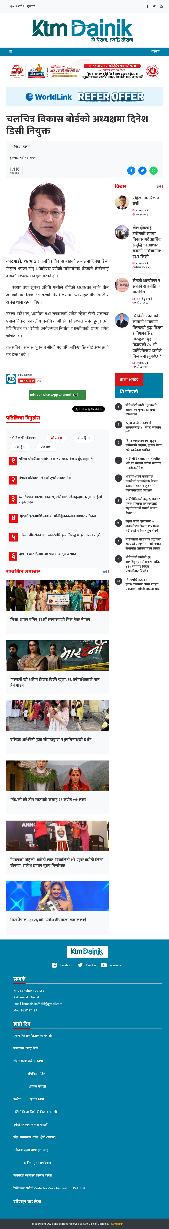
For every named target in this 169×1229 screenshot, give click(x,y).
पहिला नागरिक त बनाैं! (146, 201)
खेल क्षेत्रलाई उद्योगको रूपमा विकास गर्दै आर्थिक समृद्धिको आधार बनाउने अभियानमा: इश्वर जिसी (147, 242)
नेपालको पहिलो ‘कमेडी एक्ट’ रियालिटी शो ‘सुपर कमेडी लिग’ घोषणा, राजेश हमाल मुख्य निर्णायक (56, 862)
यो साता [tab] (56, 438)
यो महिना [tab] (83, 438)
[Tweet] (142, 170)
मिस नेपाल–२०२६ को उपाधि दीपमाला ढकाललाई (48, 920)
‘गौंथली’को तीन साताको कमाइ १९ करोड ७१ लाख (48, 799)
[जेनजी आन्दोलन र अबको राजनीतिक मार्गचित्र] (124, 285)
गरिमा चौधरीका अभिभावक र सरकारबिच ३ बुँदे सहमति (56, 459)
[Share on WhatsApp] (153, 170)
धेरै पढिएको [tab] (129, 391)
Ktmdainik (117, 1223)
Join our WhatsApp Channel (51, 395)
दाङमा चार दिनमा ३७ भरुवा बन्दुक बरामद (47, 554)
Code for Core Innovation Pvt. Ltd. (60, 1188)
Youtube (115, 965)
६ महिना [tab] (19, 447)
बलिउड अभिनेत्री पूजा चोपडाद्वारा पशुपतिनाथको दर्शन (51, 739)
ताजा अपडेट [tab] (129, 379)
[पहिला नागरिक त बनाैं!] (124, 202)
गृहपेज (155, 51)
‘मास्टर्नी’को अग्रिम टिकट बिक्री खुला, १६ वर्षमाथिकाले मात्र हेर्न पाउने (55, 682)
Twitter (90, 965)
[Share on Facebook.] (131, 170)
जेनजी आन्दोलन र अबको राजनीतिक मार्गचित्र (146, 286)
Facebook (66, 965)
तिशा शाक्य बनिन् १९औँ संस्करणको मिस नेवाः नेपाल (50, 619)
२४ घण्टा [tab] (47, 447)
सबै (105, 572)
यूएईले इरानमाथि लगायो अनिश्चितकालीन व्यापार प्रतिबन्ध (58, 516)
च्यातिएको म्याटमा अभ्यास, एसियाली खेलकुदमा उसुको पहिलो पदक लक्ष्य (60, 499)
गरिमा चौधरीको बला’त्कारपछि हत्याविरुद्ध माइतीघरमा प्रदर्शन (60, 535)
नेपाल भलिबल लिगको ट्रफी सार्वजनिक (45, 478)
